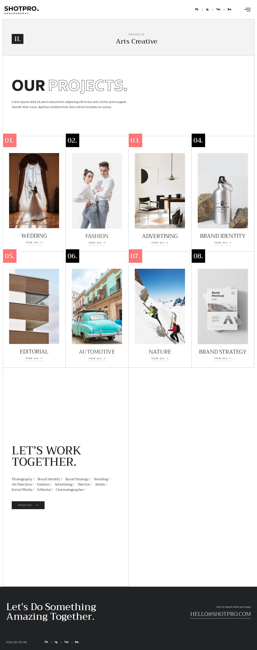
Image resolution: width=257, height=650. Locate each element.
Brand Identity (223, 236)
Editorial (34, 351)
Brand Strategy (223, 352)
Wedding (34, 236)
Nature (160, 352)
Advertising (160, 236)
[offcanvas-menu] (247, 9)
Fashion (97, 236)
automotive (97, 352)
